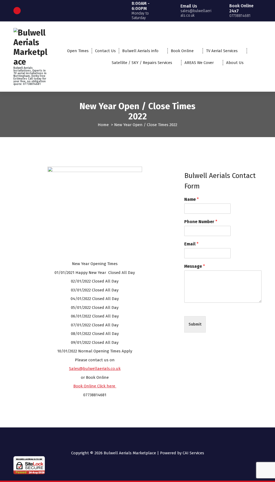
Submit (195, 324)
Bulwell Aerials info (140, 50)
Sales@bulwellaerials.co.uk (95, 368)
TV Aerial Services (222, 50)
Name (191, 199)
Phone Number (200, 221)
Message (194, 266)
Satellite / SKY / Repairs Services (142, 62)
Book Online (182, 50)
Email (191, 244)
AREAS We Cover (199, 62)
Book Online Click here (94, 386)
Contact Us (105, 50)
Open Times (78, 50)
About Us (235, 62)
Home (103, 124)
